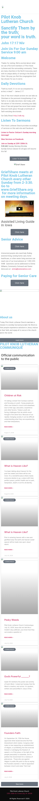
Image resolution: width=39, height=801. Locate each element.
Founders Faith (12, 733)
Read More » (8, 427)
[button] (32, 7)
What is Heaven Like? (16, 465)
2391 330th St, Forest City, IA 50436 (19, 793)
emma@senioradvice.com (21, 269)
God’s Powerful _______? (17, 676)
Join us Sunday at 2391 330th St (14, 143)
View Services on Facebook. (12, 139)
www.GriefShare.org (17, 189)
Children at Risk (12, 395)
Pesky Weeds (11, 619)
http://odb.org (18, 116)
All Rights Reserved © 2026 (19, 798)
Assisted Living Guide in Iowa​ (17, 223)
